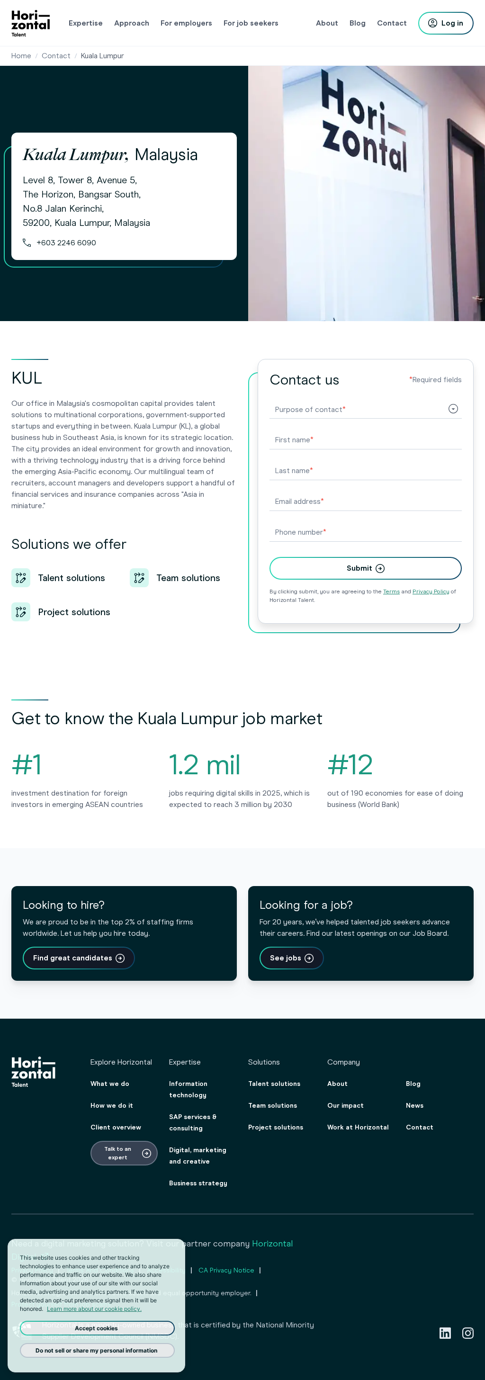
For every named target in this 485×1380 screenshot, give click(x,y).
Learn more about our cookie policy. (94, 1308)
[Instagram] (468, 1333)
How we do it (111, 1106)
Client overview (115, 1127)
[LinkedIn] (445, 1333)
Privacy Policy (431, 591)
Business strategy (198, 1183)
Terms (391, 591)
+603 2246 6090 (66, 242)
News (414, 1106)
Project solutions (275, 1127)
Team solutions (272, 1106)
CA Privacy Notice (226, 1270)
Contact (56, 55)
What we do (109, 1084)
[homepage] (30, 23)
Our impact (345, 1106)
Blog (413, 1084)
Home (21, 55)
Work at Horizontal (358, 1127)
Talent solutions (274, 1084)
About (337, 1084)
